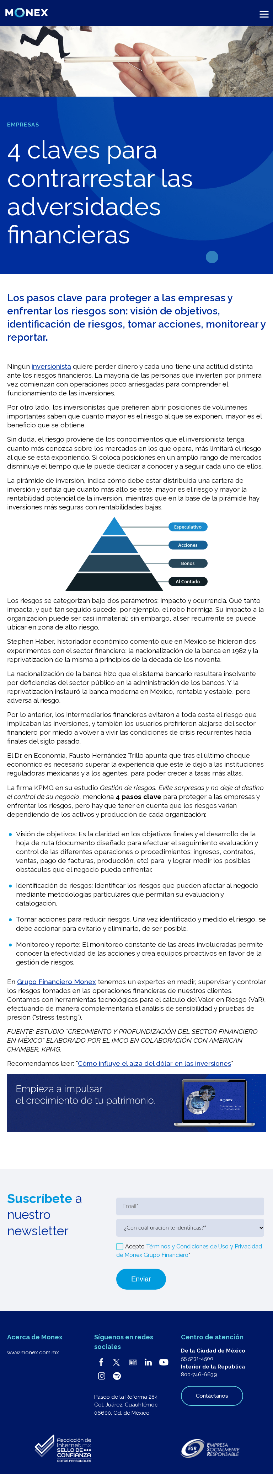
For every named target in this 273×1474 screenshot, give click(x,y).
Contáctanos (212, 1396)
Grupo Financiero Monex (56, 982)
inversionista (51, 366)
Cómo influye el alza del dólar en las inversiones (154, 1063)
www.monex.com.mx (33, 1352)
